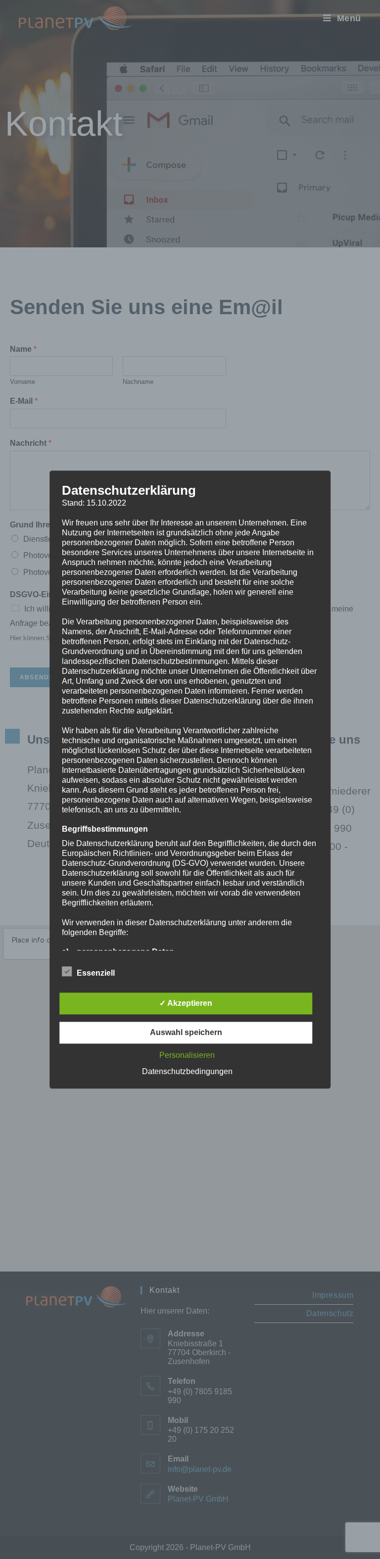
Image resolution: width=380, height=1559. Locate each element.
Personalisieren (187, 1055)
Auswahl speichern (186, 1032)
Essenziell (96, 973)
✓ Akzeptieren (185, 1003)
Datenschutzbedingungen (187, 1071)
